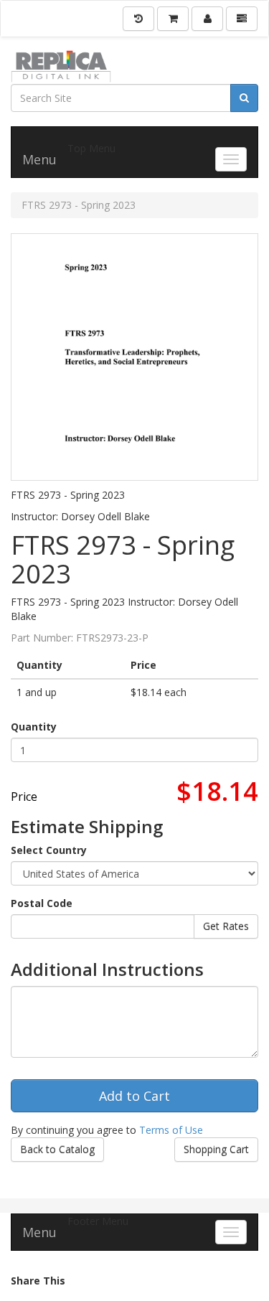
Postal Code (41, 903)
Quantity (34, 726)
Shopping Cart (216, 1149)
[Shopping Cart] (173, 18)
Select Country (49, 850)
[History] (138, 18)
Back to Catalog (57, 1149)
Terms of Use (171, 1130)
